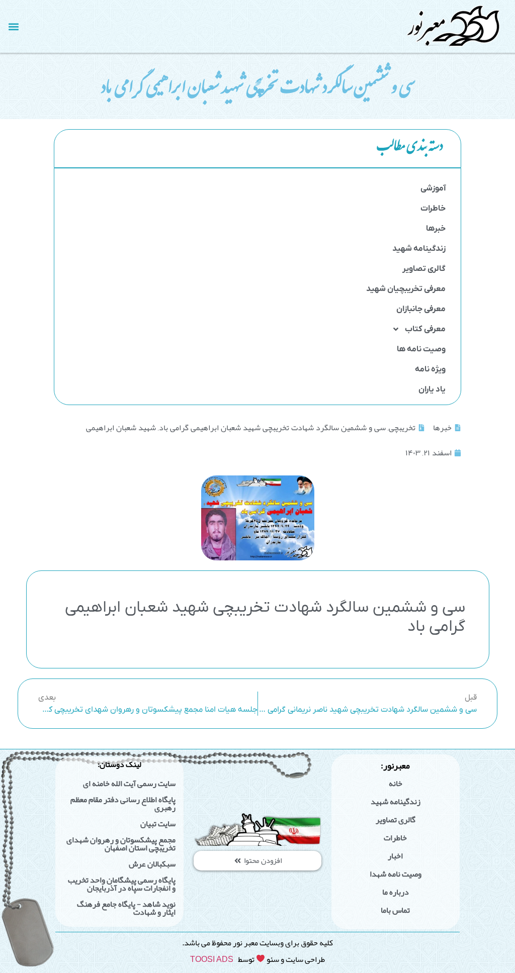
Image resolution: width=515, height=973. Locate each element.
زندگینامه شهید (419, 249)
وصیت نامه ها (421, 349)
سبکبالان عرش (152, 864)
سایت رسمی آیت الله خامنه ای (129, 783)
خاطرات (433, 209)
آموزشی (433, 188)
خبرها (436, 229)
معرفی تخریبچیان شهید (406, 289)
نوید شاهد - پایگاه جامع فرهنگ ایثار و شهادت (126, 908)
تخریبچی (402, 428)
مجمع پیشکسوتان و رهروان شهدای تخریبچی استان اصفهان (121, 844)
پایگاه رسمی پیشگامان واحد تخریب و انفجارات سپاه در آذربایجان (122, 884)
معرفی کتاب (425, 329)
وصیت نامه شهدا (395, 874)
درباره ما (395, 892)
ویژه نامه (430, 369)
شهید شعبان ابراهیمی (121, 428)
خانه (395, 783)
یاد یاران (432, 389)
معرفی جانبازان (421, 309)
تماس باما (395, 910)
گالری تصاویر (424, 269)
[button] (13, 26)
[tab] (257, 148)
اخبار (395, 856)
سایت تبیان (158, 824)
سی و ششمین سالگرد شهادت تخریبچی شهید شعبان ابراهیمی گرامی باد (272, 428)
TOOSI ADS (211, 959)
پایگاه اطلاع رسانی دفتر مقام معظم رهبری (123, 804)
